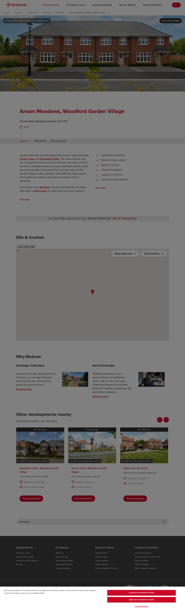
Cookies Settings (141, 606)
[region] (92, 599)
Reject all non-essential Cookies (141, 600)
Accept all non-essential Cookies (141, 593)
